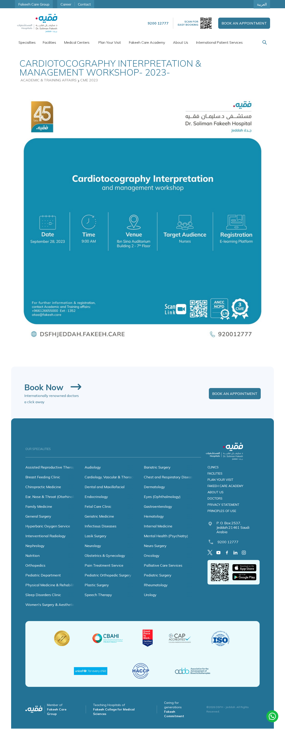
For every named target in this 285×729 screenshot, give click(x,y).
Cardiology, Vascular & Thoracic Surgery (117, 477)
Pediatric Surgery (157, 575)
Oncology (151, 555)
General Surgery (38, 516)
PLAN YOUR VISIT (220, 480)
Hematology (154, 516)
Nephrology (35, 545)
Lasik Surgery (95, 536)
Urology (150, 595)
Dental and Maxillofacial (104, 487)
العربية (262, 4)
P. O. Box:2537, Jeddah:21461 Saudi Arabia (232, 527)
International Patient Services (219, 42)
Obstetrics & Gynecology (105, 555)
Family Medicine (38, 506)
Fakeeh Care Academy (147, 42)
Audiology (93, 467)
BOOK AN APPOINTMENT (244, 23)
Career (66, 4)
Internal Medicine (158, 526)
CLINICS (213, 467)
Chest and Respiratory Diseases (170, 477)
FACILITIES (215, 473)
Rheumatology (156, 585)
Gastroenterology (158, 506)
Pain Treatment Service (104, 565)
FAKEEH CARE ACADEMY (225, 486)
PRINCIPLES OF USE (222, 511)
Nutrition (32, 555)
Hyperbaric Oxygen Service (47, 526)
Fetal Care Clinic (98, 506)
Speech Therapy (98, 595)
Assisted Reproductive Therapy (51, 467)
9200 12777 (228, 542)
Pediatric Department (43, 575)
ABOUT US (216, 492)
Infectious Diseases (100, 526)
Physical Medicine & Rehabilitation (54, 585)
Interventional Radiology (45, 536)
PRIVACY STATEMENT (223, 505)
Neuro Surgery (155, 545)
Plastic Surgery (97, 585)
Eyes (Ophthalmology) (162, 496)
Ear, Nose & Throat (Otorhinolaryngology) (59, 496)
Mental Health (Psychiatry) (166, 536)
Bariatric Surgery (157, 467)
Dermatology (154, 487)
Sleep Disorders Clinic (43, 595)
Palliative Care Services (163, 565)
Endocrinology (96, 496)
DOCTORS (215, 498)
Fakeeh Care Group (33, 4)
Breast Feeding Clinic (42, 477)
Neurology (93, 545)
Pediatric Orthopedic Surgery (108, 575)
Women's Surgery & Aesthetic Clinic (55, 604)
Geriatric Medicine (99, 516)
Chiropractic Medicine (43, 487)
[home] (37, 23)
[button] (27, 42)
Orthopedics (35, 565)
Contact (84, 4)
